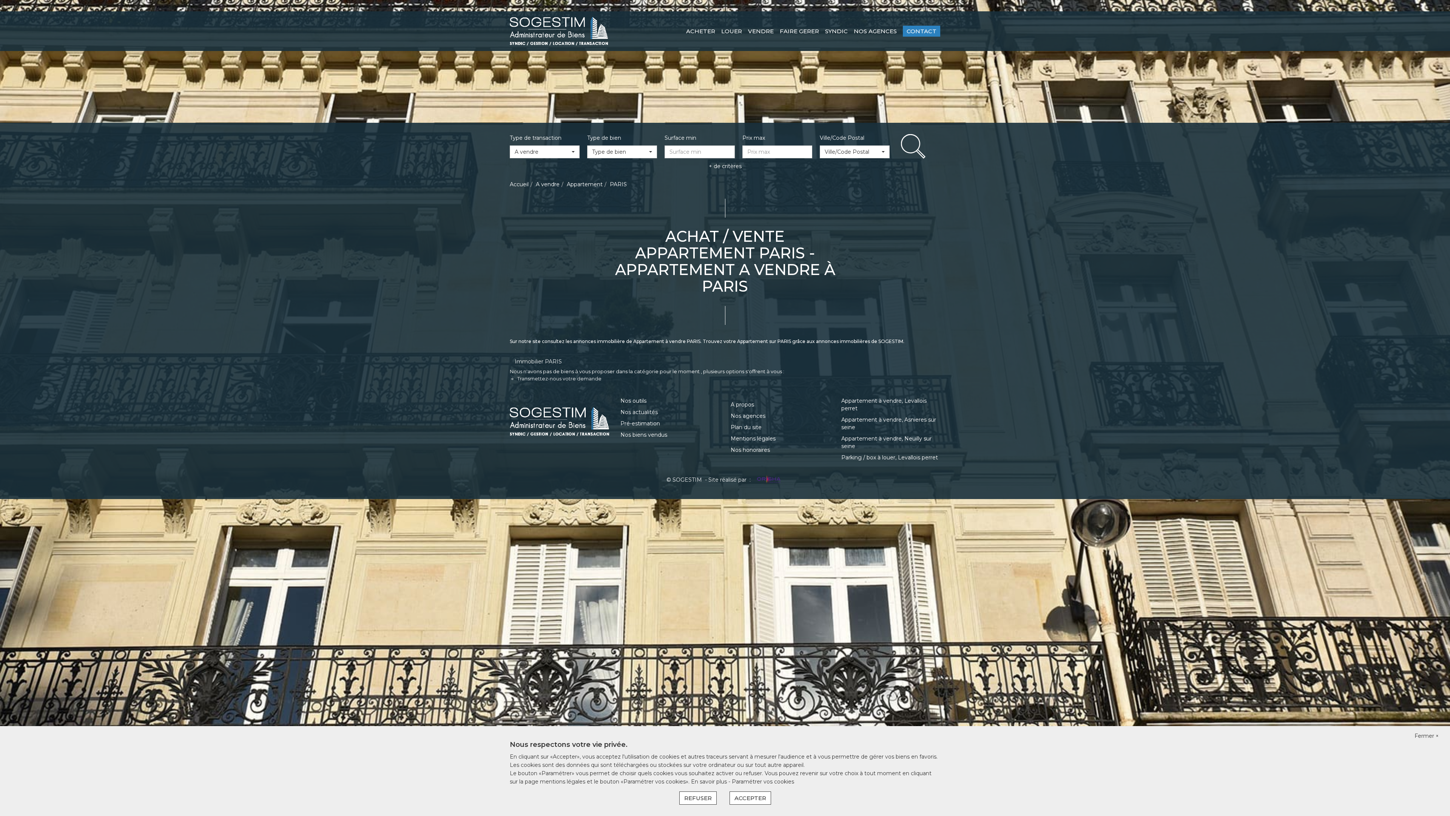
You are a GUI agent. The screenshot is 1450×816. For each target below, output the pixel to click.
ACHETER (700, 31)
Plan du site (746, 427)
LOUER (731, 31)
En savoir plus (709, 781)
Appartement (585, 184)
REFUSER (698, 798)
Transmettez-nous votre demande (559, 379)
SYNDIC (836, 31)
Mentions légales (753, 438)
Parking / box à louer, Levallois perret (889, 457)
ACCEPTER (750, 798)
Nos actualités (639, 412)
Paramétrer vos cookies (763, 781)
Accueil (519, 184)
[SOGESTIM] (559, 30)
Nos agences (748, 416)
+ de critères (725, 166)
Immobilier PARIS (538, 361)
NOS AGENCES (875, 31)
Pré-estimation (640, 423)
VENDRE (761, 31)
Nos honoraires (750, 450)
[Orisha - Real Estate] (768, 479)
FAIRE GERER (799, 31)
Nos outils (633, 400)
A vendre (548, 184)
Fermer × (1427, 736)
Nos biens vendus (643, 434)
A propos (742, 404)
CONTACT (921, 31)
